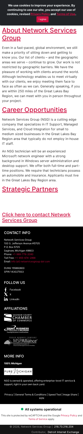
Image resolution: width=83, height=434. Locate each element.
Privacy (8, 394)
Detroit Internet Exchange (63, 432)
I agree (42, 19)
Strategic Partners (30, 189)
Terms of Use (65, 14)
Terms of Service (37, 419)
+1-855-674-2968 (25, 257)
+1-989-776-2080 (22, 254)
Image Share (70, 394)
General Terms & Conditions (30, 394)
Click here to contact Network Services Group (36, 217)
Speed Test (54, 394)
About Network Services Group (39, 34)
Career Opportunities (34, 110)
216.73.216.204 (63, 426)
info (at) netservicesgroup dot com (30, 261)
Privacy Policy (40, 14)
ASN (41, 398)
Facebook (15, 289)
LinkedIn (14, 299)
